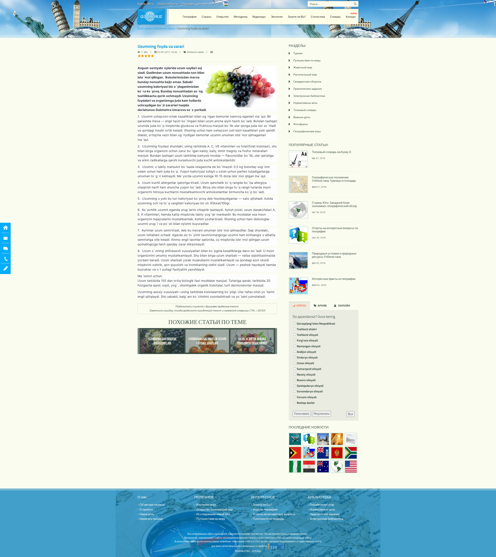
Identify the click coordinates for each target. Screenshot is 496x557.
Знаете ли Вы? (297, 17)
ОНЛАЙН (344, 305)
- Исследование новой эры (212, 514)
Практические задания (307, 89)
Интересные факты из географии (333, 279)
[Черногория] (337, 452)
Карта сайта (145, 4)
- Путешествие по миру (209, 519)
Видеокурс (259, 17)
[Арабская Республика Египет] (309, 466)
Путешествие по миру (307, 60)
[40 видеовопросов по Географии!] (309, 439)
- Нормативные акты (321, 509)
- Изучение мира (205, 504)
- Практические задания (324, 514)
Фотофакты (300, 124)
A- (212, 4)
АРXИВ (322, 305)
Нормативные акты (305, 103)
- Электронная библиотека (325, 519)
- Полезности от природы (267, 519)
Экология (277, 17)
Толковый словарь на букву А (331, 152)
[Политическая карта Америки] (337, 466)
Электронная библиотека (309, 96)
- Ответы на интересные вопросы (273, 514)
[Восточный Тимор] (295, 452)
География (190, 17)
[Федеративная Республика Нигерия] (295, 466)
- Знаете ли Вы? (261, 504)
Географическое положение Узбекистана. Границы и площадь (334, 179)
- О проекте (145, 509)
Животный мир (302, 67)
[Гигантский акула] (295, 439)
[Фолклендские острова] (323, 452)
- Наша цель (146, 514)
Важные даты (301, 117)
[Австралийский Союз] (323, 466)
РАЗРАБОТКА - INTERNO (248, 551)
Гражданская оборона (307, 81)
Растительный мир (305, 74)
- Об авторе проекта (151, 504)
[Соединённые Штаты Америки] (350, 466)
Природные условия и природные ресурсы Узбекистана (334, 255)
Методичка (240, 17)
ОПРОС (301, 305)
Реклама (188, 4)
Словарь (335, 17)
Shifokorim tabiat (164, 28)
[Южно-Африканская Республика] (350, 452)
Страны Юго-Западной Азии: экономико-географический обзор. (334, 204)
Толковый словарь (304, 110)
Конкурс (351, 15)
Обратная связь (168, 4)
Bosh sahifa (145, 28)
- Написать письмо (150, 519)
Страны (206, 17)
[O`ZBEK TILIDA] (226, 4)
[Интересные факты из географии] (309, 452)
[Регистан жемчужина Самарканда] (323, 439)
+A (199, 4)
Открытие (222, 17)
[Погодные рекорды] (337, 439)
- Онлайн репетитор (321, 504)
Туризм (297, 53)
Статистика (318, 17)
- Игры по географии (264, 509)
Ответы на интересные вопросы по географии (335, 230)
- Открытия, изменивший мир (213, 509)
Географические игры (307, 131)
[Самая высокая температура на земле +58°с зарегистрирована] (350, 439)
